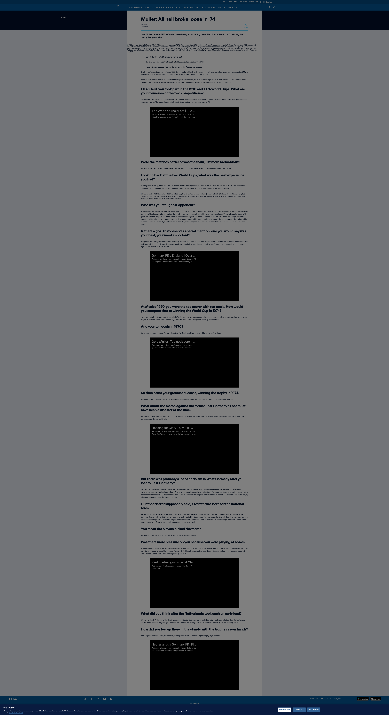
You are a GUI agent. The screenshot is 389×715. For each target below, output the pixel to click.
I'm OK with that (314, 709)
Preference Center (284, 709)
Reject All (299, 709)
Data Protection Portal (16, 713)
